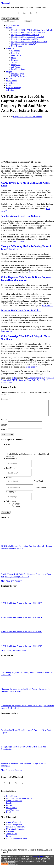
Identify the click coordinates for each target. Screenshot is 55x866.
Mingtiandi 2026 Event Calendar (19, 798)
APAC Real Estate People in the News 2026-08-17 (21, 603)
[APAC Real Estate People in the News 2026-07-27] (7, 644)
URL (8, 444)
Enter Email (38, 481)
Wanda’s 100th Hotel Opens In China (21, 310)
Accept (4, 864)
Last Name (11, 468)
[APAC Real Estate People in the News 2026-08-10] (7, 615)
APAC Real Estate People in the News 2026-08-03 (21, 632)
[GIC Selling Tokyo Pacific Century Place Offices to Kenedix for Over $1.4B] (7, 670)
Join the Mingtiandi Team (16, 838)
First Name (11, 459)
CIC (9, 380)
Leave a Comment (34, 117)
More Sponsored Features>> (12, 770)
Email (4, 425)
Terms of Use (11, 834)
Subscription (12, 501)
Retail (8, 812)
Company (11, 492)
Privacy (9, 836)
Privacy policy (39, 856)
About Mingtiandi (13, 822)
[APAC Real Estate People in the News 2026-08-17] (7, 601)
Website (4, 429)
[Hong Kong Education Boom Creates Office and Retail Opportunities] (7, 744)
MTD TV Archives (14, 801)
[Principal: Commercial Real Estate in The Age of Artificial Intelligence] (7, 761)
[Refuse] (17, 864)
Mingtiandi (5, 3)
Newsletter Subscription (15, 829)
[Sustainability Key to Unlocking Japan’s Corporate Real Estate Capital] (7, 728)
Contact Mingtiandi (14, 824)
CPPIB (15, 380)
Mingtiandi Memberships (16, 827)
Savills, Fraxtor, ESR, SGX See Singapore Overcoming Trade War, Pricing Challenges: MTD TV (26, 575)
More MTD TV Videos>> (11, 581)
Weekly (18, 506)
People (9, 803)
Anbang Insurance (35, 378)
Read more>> (18, 241)
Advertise (10, 831)
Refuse (12, 864)
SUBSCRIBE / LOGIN (10, 18)
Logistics (9, 805)
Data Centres (11, 807)
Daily (17, 504)
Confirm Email (40, 487)
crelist (14, 378)
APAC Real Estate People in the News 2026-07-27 (21, 646)
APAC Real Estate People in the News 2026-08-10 (21, 617)
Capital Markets (12, 796)
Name (4, 420)
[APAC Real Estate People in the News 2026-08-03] (7, 629)
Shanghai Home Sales (27, 380)
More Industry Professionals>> (13, 650)
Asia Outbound (12, 810)
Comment (5, 399)
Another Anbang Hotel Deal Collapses (21, 216)
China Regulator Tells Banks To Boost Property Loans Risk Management (26, 278)
